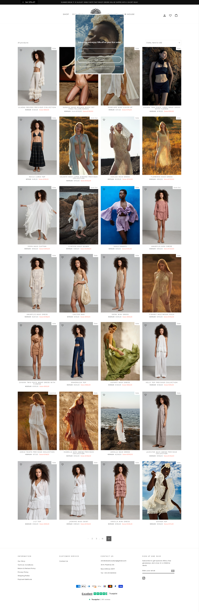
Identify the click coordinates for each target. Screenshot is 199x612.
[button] (121, 17)
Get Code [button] (100, 59)
